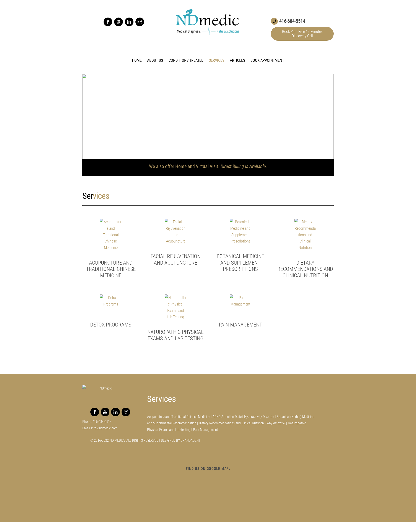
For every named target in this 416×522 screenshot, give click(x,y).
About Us (155, 60)
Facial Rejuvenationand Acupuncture (175, 259)
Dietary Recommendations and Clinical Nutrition (305, 269)
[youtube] (118, 21)
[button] (89, 116)
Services (216, 60)
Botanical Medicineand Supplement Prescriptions (240, 262)
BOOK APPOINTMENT (267, 60)
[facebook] (108, 21)
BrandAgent (190, 440)
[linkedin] (129, 21)
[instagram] (139, 21)
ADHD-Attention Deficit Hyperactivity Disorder (243, 417)
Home (137, 60)
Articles (237, 60)
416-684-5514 (102, 422)
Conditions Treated (186, 60)
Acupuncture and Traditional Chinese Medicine (111, 269)
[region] (208, 116)
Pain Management (240, 325)
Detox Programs (110, 325)
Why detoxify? (275, 423)
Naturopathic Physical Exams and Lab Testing (175, 335)
